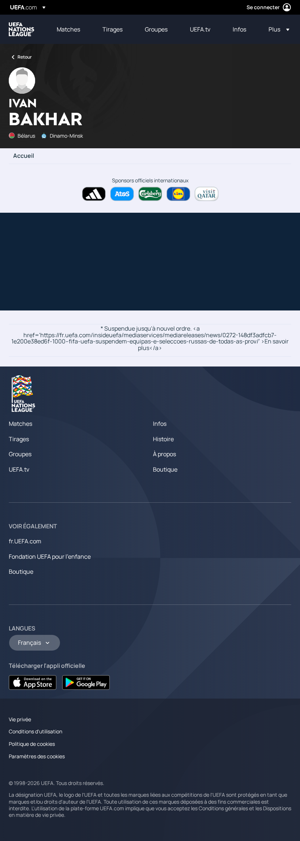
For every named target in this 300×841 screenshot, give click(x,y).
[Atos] (122, 194)
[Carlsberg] (150, 194)
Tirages (19, 439)
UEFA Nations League (21, 29)
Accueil (23, 156)
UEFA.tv (19, 469)
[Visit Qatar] (206, 194)
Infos (159, 424)
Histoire (163, 439)
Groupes (20, 454)
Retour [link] (25, 57)
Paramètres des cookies (37, 756)
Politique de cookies (32, 743)
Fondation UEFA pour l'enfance (50, 556)
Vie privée (20, 719)
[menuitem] (70, 29)
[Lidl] (178, 194)
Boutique (165, 469)
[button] (277, 29)
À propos (164, 454)
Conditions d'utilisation (35, 731)
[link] (68, 29)
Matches (20, 424)
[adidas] (94, 194)
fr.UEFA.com (25, 541)
